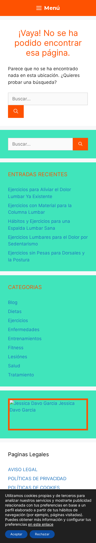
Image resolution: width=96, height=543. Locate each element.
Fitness (15, 347)
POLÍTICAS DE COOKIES (34, 487)
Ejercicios (18, 320)
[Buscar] (16, 111)
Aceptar (16, 534)
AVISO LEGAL (23, 469)
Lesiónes (17, 356)
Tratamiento (21, 374)
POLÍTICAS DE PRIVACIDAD (37, 478)
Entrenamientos (25, 338)
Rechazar (42, 534)
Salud (14, 365)
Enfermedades (23, 329)
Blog (12, 302)
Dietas (15, 311)
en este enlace (40, 524)
